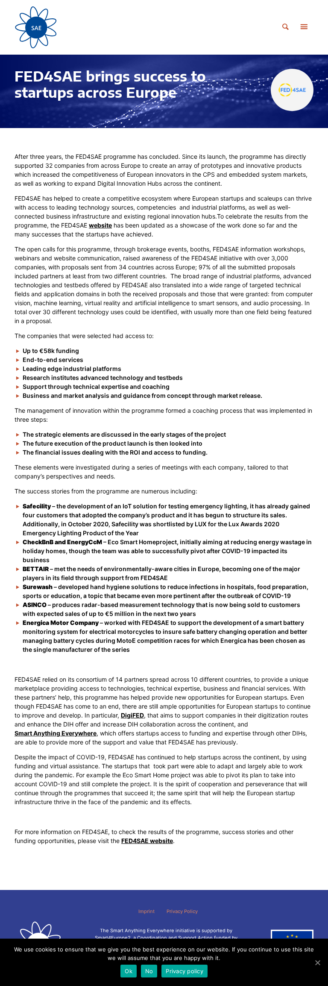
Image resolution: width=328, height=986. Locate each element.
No (149, 971)
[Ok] (317, 962)
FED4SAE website (147, 840)
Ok (128, 971)
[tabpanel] (164, 91)
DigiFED (132, 715)
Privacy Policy (182, 911)
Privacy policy (184, 971)
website (100, 225)
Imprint (146, 911)
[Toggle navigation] (303, 27)
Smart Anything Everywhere (56, 733)
